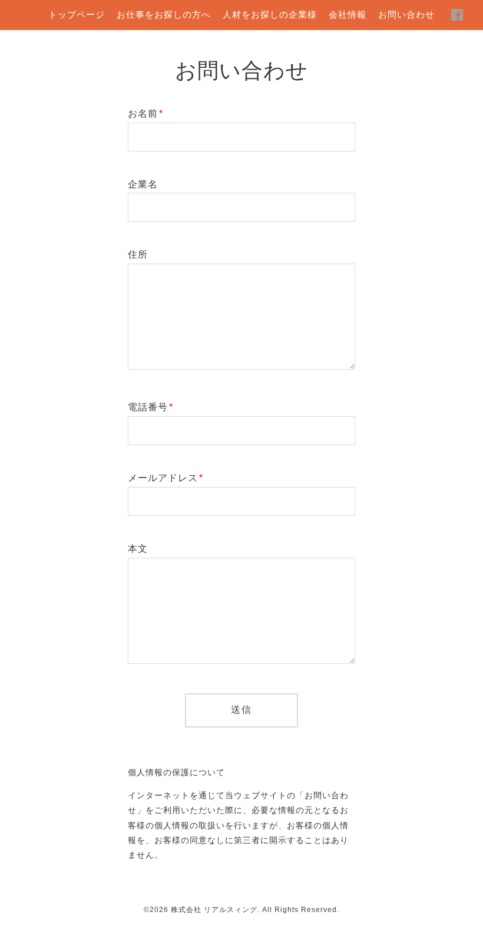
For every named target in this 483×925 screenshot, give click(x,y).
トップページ (76, 14)
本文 (138, 549)
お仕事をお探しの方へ (164, 14)
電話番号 (150, 407)
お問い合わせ (406, 14)
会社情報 (347, 14)
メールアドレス (165, 478)
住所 (138, 254)
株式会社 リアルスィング (214, 910)
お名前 (145, 113)
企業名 (143, 184)
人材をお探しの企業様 (270, 14)
